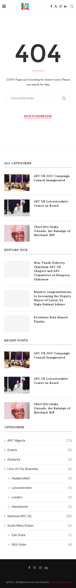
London (42, 497)
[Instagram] (60, 6)
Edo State (42, 535)
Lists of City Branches (39, 469)
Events (39, 450)
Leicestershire (42, 488)
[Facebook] (51, 6)
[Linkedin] (65, 6)
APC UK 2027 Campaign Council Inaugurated (52, 178)
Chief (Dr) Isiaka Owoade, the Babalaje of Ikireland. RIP (52, 231)
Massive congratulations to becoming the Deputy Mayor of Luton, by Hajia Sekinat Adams (52, 298)
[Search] (72, 6)
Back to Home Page (38, 116)
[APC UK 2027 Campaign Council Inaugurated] (17, 182)
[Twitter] (55, 6)
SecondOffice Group (60, 582)
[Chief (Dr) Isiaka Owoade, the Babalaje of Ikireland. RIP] (17, 233)
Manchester (42, 506)
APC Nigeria (39, 440)
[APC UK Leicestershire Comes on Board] (17, 208)
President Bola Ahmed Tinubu (51, 319)
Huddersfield (42, 478)
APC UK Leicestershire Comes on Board (51, 203)
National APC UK (39, 516)
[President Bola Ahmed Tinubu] (17, 323)
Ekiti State (42, 544)
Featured (39, 459)
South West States (39, 525)
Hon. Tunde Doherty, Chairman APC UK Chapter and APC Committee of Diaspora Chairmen (52, 271)
